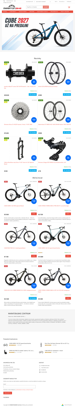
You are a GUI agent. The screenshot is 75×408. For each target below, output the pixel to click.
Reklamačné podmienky (8, 371)
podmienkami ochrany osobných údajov (24, 390)
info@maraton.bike (45, 365)
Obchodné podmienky (41, 1)
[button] (7, 32)
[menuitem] (5, 12)
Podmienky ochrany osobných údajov (11, 369)
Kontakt (5, 372)
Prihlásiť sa (8, 393)
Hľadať (46, 7)
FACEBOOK (43, 370)
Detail (34, 213)
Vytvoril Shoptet (68, 405)
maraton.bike (44, 372)
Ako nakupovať (29, 1)
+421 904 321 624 (44, 367)
